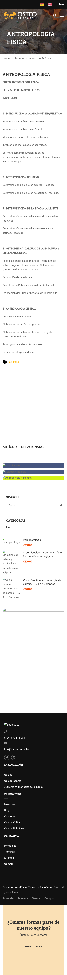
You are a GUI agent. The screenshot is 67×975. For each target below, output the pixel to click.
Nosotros (9, 804)
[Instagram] (13, 757)
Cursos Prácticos (14, 828)
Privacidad (10, 845)
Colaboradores (12, 780)
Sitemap (9, 857)
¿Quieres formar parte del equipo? (23, 786)
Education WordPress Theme (19, 887)
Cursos (8, 774)
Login (61, 4)
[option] (51, 4)
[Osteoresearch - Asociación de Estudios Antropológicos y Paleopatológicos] (21, 15)
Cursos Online (12, 822)
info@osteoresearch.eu (17, 749)
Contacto (9, 816)
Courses (14, 361)
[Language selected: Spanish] (49, 4)
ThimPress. (46, 887)
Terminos (9, 851)
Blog (8, 527)
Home (6, 58)
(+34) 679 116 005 (14, 737)
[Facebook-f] (6, 757)
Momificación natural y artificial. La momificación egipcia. (43, 554)
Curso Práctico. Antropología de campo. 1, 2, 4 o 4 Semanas (42, 581)
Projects (19, 58)
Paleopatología (32, 539)
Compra (8, 863)
